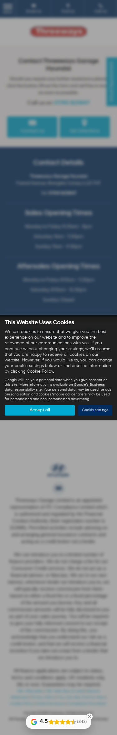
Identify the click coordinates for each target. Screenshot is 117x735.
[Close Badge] (89, 716)
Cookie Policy (40, 371)
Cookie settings (95, 410)
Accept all (40, 410)
